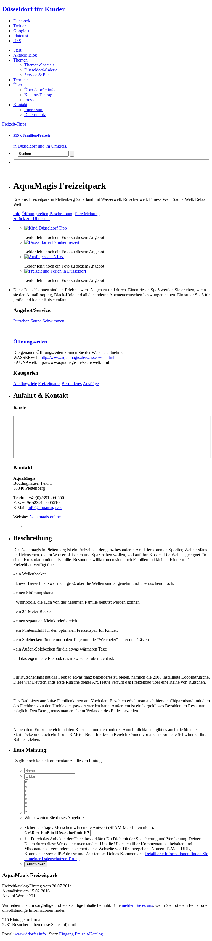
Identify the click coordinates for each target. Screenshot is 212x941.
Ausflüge (91, 383)
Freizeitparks (49, 383)
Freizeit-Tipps (14, 124)
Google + (21, 30)
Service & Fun (37, 75)
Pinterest (20, 35)
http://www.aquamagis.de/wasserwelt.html (77, 357)
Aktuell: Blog (25, 55)
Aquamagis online (45, 517)
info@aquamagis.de (45, 507)
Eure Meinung (87, 213)
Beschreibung (61, 213)
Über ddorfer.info (39, 89)
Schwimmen (53, 321)
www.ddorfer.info (30, 934)
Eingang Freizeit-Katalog (81, 934)
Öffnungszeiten (35, 213)
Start (17, 50)
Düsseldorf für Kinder (33, 9)
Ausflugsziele (25, 383)
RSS (17, 40)
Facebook (21, 20)
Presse (29, 99)
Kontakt (20, 104)
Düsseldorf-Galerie (40, 70)
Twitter (19, 25)
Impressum (33, 109)
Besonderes (72, 383)
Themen (20, 60)
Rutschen (21, 321)
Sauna (36, 321)
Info (16, 213)
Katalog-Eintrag (38, 94)
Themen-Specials (39, 65)
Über (17, 84)
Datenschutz (35, 114)
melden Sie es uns (137, 905)
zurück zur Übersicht (31, 218)
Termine (20, 80)
